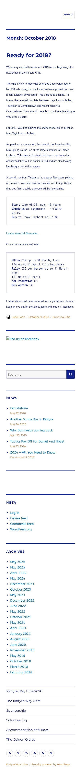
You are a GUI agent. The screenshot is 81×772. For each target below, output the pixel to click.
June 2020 (18, 645)
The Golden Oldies (20, 739)
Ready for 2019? (28, 55)
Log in (14, 513)
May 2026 (17, 562)
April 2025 (18, 573)
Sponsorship (16, 710)
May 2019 (17, 656)
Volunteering (16, 720)
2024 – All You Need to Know (32, 452)
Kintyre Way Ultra (17, 764)
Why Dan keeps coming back (31, 430)
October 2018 (20, 661)
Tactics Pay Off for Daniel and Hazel (37, 441)
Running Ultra (61, 316)
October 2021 (20, 617)
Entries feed (19, 518)
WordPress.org (21, 529)
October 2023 (20, 589)
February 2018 (21, 672)
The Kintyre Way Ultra (23, 701)
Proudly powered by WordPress (51, 764)
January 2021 (20, 634)
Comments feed (22, 524)
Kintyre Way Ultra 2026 (24, 691)
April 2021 (18, 628)
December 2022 (22, 600)
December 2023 (22, 584)
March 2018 (19, 667)
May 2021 (17, 623)
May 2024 (17, 578)
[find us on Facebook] (40, 339)
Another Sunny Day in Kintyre (31, 419)
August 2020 (19, 639)
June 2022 (18, 606)
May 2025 (17, 567)
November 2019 (22, 650)
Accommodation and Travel (28, 730)
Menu (68, 14)
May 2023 (17, 595)
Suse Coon (18, 316)
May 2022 (17, 611)
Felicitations (19, 408)
